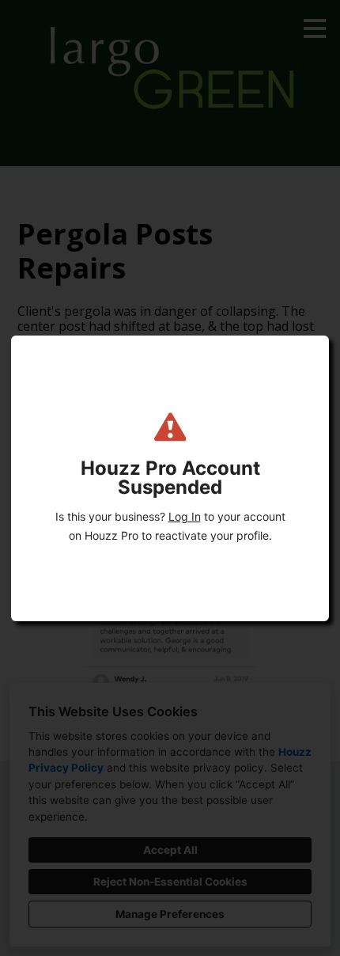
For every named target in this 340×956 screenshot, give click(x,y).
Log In (184, 516)
